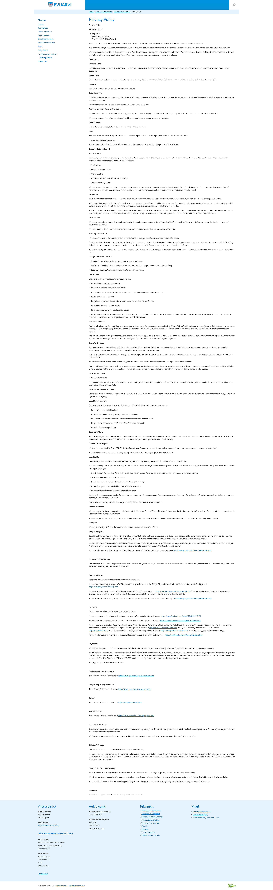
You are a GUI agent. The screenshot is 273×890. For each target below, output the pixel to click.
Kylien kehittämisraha (46, 43)
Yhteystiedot (43, 50)
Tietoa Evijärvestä (45, 31)
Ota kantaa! (42, 61)
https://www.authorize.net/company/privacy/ (136, 716)
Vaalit (40, 46)
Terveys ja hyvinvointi (150, 820)
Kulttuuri (145, 829)
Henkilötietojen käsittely (47, 54)
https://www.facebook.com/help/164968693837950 (181, 616)
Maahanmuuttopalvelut (150, 835)
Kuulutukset (43, 28)
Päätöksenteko (44, 35)
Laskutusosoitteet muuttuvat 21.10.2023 (55, 833)
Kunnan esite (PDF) (200, 814)
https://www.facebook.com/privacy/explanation (183, 635)
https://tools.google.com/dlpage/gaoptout (173, 591)
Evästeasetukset (61, 886)
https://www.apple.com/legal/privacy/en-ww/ (136, 676)
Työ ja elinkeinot (148, 832)
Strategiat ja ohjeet (45, 39)
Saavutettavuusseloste (77, 886)
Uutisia (40, 24)
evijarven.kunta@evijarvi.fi (48, 825)
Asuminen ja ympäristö (150, 814)
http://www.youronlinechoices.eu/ (174, 630)
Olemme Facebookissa (201, 811)
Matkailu (144, 826)
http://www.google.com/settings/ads (103, 587)
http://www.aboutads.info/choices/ (163, 628)
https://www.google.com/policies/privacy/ (134, 689)
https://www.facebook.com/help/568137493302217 (180, 620)
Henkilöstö (43, 873)
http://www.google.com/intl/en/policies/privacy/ (192, 550)
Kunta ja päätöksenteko (151, 810)
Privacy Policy (46, 57)
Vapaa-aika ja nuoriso (150, 823)
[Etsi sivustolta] (234, 4)
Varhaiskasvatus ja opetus (152, 817)
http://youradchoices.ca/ (98, 630)
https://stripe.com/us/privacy (129, 702)
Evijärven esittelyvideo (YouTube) (206, 817)
